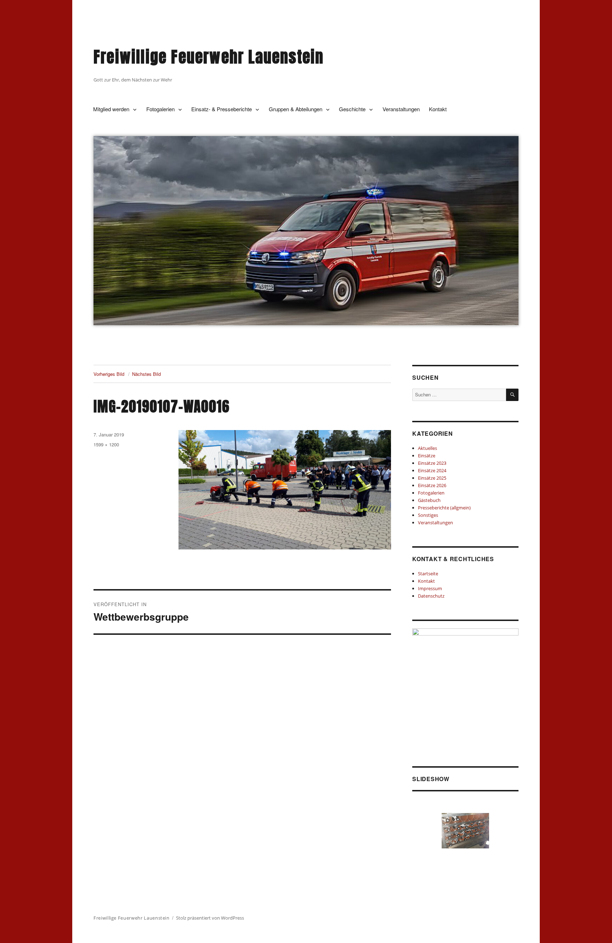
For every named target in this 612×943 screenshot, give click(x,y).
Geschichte (352, 109)
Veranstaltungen (401, 109)
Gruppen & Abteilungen (295, 109)
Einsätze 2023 (432, 463)
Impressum (430, 588)
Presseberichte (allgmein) (444, 507)
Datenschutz (431, 596)
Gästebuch (429, 500)
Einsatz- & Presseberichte (221, 109)
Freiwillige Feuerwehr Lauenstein (209, 57)
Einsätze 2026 (432, 485)
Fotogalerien (160, 109)
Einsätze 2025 (432, 478)
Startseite (428, 573)
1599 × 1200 (106, 444)
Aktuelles (427, 448)
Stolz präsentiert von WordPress (210, 918)
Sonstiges (428, 515)
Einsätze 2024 (432, 470)
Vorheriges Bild (109, 374)
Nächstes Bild (146, 374)
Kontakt (438, 109)
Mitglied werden (111, 109)
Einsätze (426, 455)
